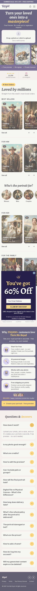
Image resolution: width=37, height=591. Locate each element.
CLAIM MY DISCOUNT (18, 307)
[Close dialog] (34, 273)
